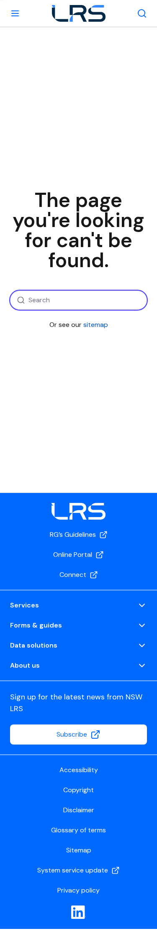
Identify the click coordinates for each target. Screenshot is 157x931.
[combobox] (78, 300)
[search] (142, 13)
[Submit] (20, 300)
